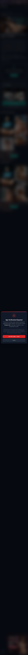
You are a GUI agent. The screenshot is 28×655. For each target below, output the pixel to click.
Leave (14, 340)
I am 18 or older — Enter (14, 336)
